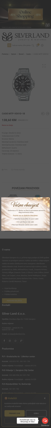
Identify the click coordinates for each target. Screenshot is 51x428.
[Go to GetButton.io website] (45, 425)
